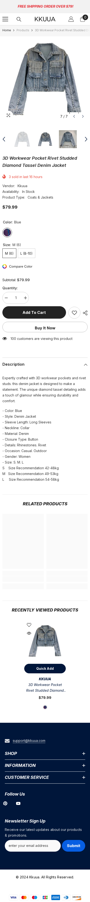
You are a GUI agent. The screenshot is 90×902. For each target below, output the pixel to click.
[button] (74, 116)
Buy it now (45, 328)
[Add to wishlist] (74, 313)
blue (45, 707)
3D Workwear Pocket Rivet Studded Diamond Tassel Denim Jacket (45, 688)
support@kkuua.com (29, 740)
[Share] (84, 313)
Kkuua (22, 186)
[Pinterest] (5, 803)
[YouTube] (18, 803)
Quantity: (10, 288)
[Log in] (71, 19)
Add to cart (34, 312)
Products (23, 30)
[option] (45, 78)
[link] (23, 579)
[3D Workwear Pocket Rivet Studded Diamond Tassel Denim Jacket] (45, 640)
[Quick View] (29, 633)
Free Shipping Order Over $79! (45, 6)
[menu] (5, 19)
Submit (73, 845)
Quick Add (45, 668)
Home (6, 30)
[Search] (19, 19)
